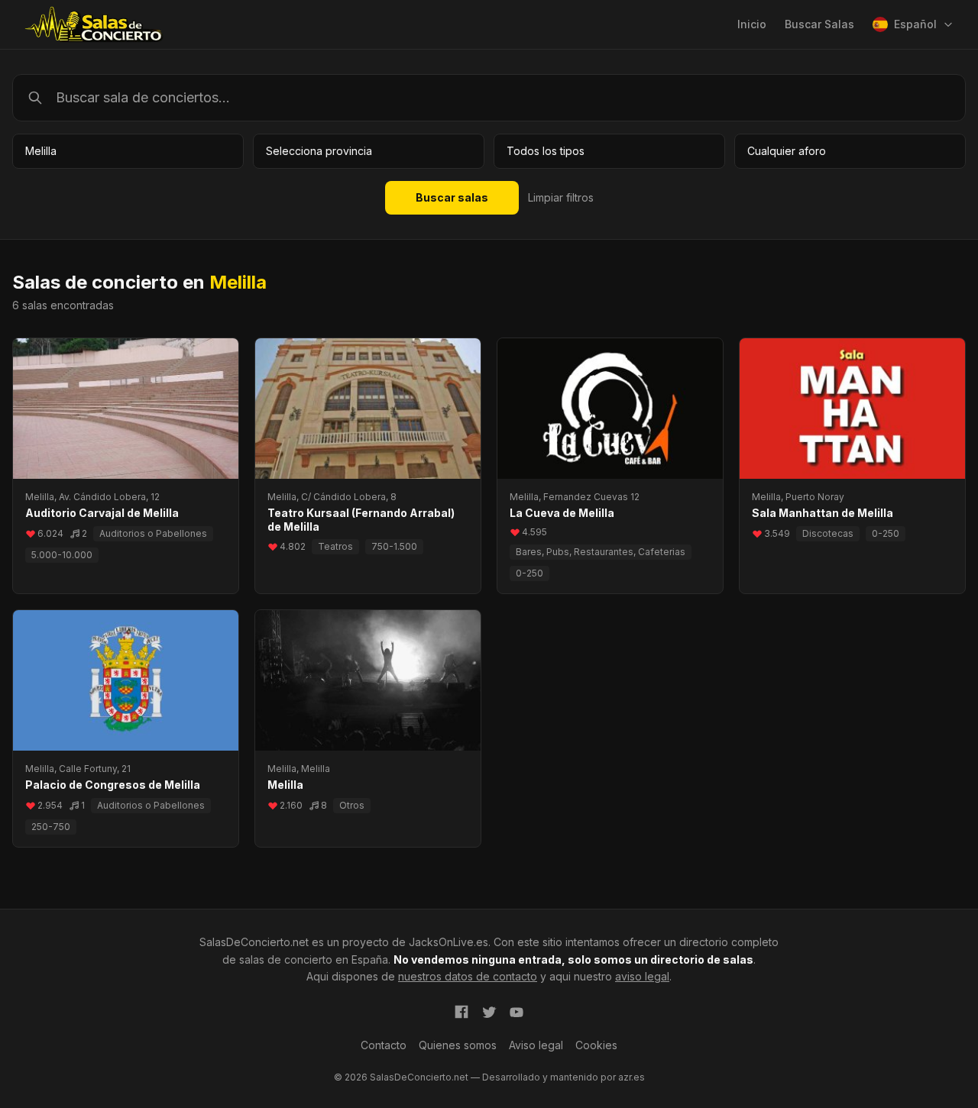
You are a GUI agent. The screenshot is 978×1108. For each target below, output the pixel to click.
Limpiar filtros (561, 197)
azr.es (631, 1077)
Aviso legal (536, 1045)
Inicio (751, 24)
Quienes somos (458, 1045)
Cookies (596, 1045)
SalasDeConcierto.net (254, 941)
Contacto (383, 1045)
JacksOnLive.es (448, 941)
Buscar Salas (819, 24)
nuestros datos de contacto (467, 976)
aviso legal (642, 976)
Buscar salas (452, 197)
